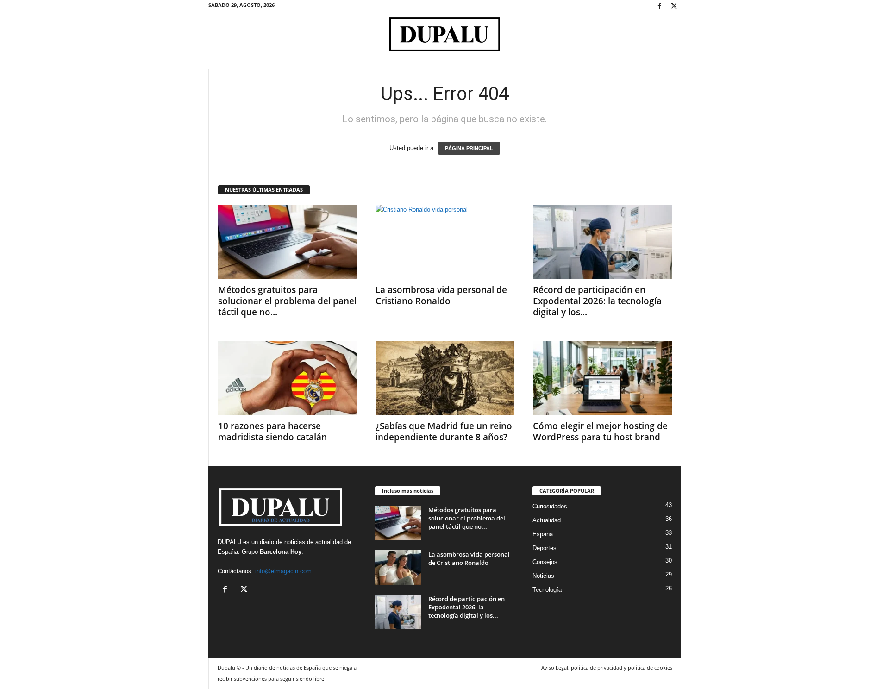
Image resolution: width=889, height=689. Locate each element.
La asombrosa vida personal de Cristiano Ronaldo (441, 295)
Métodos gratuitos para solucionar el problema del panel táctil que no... (287, 301)
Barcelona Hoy (280, 551)
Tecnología (547, 589)
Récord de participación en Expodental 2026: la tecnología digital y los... (597, 301)
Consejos (544, 561)
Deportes (544, 548)
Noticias (543, 575)
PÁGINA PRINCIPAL (469, 148)
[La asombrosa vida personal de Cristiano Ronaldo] (445, 242)
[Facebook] (659, 6)
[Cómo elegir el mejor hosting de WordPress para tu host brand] (602, 378)
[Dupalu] (444, 34)
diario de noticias (282, 542)
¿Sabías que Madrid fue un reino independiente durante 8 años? (444, 431)
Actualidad (546, 520)
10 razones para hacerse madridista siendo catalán (272, 431)
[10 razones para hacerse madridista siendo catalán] (287, 378)
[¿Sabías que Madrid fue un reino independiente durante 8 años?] (445, 378)
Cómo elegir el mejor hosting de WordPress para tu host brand (600, 431)
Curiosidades (549, 506)
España (228, 551)
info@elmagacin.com (283, 571)
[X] (674, 6)
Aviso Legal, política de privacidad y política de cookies (606, 667)
